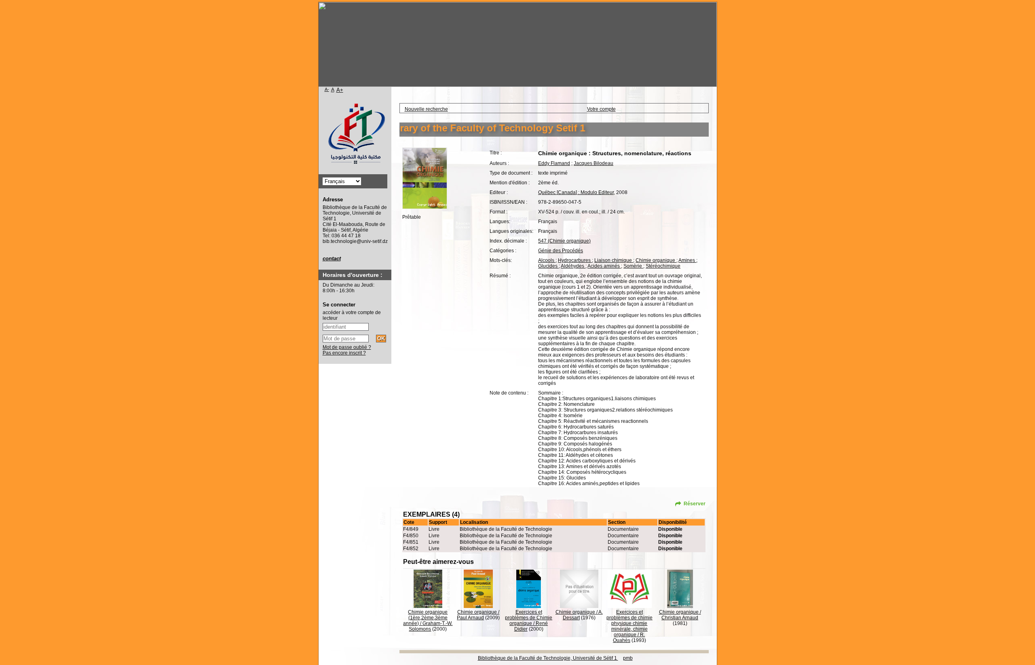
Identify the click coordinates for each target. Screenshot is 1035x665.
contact (332, 258)
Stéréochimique (663, 266)
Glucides (548, 266)
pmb (628, 658)
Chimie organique (656, 260)
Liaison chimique (613, 260)
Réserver (694, 504)
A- (327, 89)
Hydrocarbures (575, 260)
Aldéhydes (573, 266)
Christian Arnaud (679, 618)
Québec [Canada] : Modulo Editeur (576, 192)
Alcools (547, 260)
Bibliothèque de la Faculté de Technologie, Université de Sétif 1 (548, 658)
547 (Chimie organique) (564, 241)
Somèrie (633, 266)
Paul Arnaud (470, 618)
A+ (339, 90)
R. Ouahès (629, 637)
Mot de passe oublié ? (347, 347)
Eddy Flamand (554, 163)
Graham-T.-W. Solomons (430, 626)
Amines (687, 260)
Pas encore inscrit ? (344, 353)
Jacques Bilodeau (593, 163)
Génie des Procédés (560, 250)
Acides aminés (604, 266)
